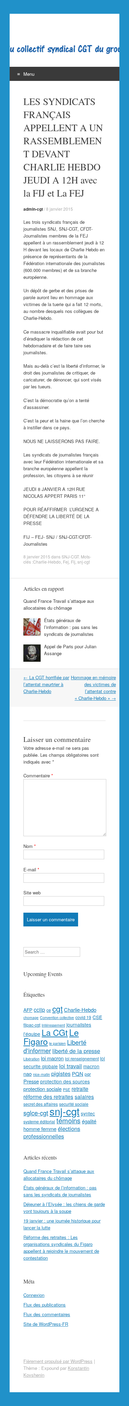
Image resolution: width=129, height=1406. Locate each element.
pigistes (61, 1073)
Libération (31, 1058)
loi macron (52, 1058)
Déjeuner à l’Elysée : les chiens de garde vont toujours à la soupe (64, 1207)
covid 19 (83, 1017)
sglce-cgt (35, 1112)
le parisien (57, 1043)
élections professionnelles (51, 1132)
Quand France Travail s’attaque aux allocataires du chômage (58, 604)
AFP (27, 1009)
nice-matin (41, 1074)
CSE (97, 1017)
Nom (29, 846)
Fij (73, 562)
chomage (31, 1017)
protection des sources (65, 1081)
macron (91, 1066)
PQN (77, 1073)
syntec (88, 1113)
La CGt (55, 1032)
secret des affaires (40, 1104)
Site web (32, 892)
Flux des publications (44, 1304)
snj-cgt (83, 562)
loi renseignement (82, 1058)
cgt (57, 1008)
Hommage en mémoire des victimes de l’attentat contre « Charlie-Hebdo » (93, 687)
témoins (68, 1120)
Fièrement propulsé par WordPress (58, 1361)
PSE (66, 1089)
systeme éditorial (39, 1121)
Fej (66, 562)
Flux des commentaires (46, 1314)
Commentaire (38, 775)
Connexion (33, 1295)
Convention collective (57, 1017)
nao (27, 1073)
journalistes (78, 1024)
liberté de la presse (76, 1051)
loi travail (70, 1066)
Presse (31, 1081)
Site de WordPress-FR (45, 1324)
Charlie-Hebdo (47, 562)
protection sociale (42, 1088)
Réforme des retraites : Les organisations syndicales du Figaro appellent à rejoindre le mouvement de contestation (61, 1247)
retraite (80, 1088)
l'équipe (31, 1033)
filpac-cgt (31, 1025)
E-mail (31, 869)
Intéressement (53, 1025)
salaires (84, 1096)
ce (48, 1010)
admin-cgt (33, 209)
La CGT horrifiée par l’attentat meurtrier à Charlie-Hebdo (46, 684)
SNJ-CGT (70, 556)
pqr (88, 1074)
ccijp (39, 1009)
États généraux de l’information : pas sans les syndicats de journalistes (71, 627)
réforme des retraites (48, 1096)
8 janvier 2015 (59, 209)
